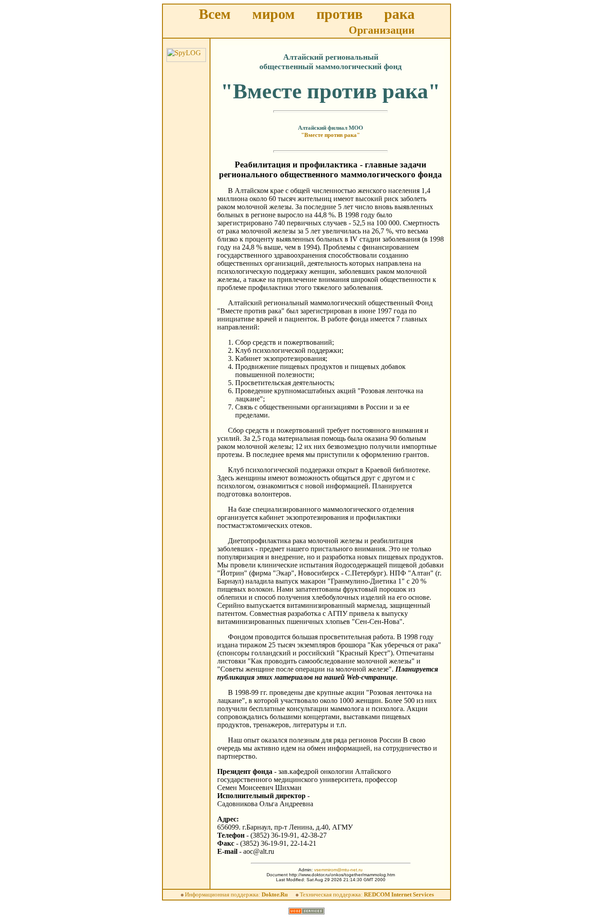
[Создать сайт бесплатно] (306, 912)
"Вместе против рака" (330, 135)
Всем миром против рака (307, 14)
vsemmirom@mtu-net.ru (338, 869)
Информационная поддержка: (236, 894)
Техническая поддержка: (367, 894)
